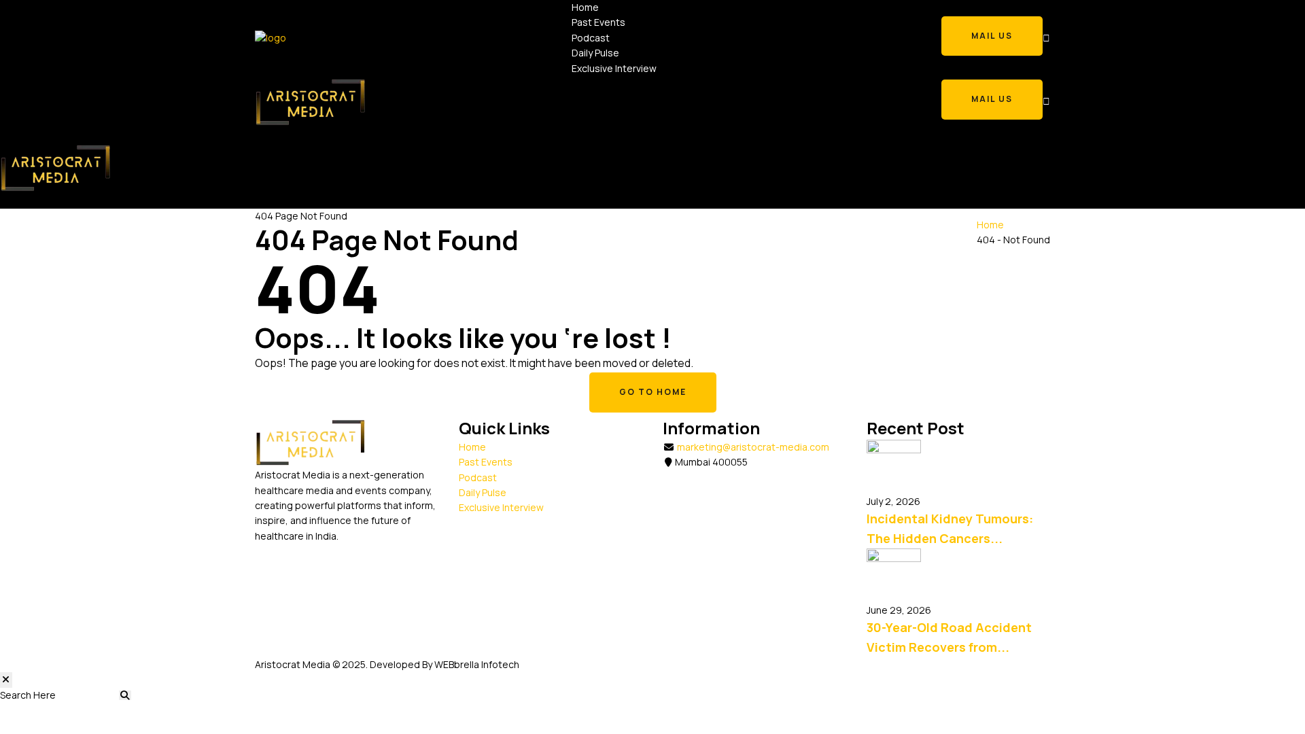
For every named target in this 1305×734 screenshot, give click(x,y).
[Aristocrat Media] (270, 37)
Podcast (591, 37)
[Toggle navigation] (654, 104)
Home (585, 7)
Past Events (598, 22)
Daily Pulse (595, 52)
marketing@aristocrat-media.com (753, 446)
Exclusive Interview (614, 68)
